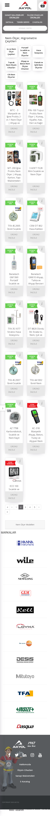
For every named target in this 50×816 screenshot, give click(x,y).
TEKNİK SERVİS (23, 22)
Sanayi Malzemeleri (25, 775)
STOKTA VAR (10, 87)
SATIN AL (9, 22)
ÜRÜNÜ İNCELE (13, 130)
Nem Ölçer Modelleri (25, 524)
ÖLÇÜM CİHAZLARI (35, 16)
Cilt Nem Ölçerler (11, 75)
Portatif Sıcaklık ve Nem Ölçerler (25, 51)
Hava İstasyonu (38, 51)
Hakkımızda (25, 764)
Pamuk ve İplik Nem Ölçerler (38, 65)
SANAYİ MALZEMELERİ (14, 16)
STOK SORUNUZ (32, 405)
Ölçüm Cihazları (25, 770)
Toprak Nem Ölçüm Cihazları (11, 65)
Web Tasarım (16, 810)
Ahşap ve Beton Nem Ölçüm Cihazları (25, 65)
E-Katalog (25, 781)
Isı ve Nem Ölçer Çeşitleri (11, 51)
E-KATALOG (37, 22)
